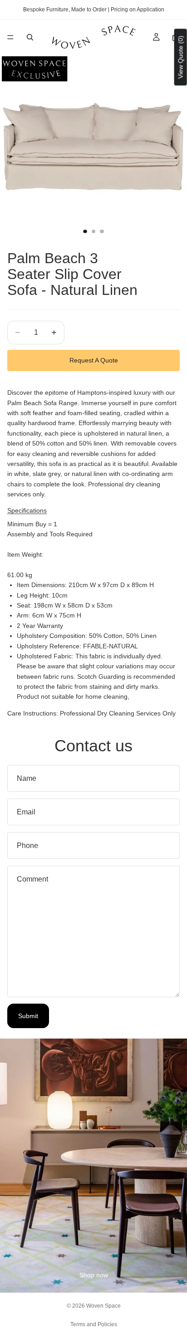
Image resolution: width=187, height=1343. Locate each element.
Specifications (27, 510)
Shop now (93, 1275)
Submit (28, 1016)
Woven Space (103, 1306)
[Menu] (10, 37)
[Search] (30, 37)
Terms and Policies (93, 1324)
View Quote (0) (180, 56)
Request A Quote (93, 360)
